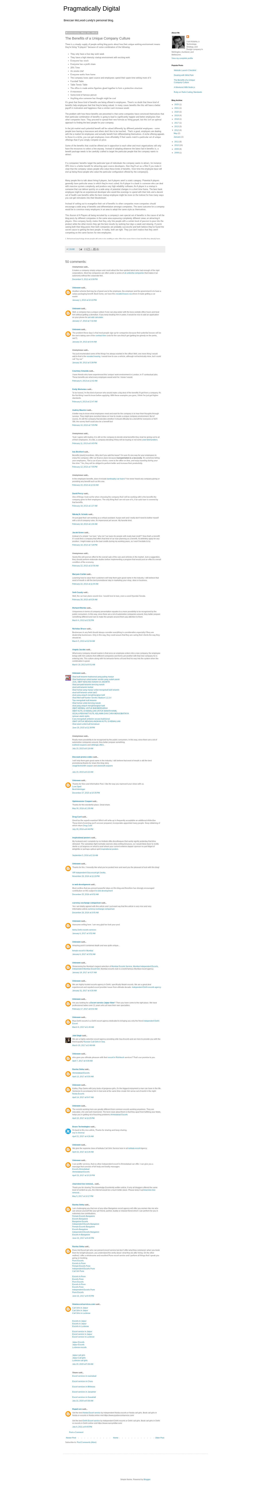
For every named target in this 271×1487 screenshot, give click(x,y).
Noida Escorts (78, 1094)
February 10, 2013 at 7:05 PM (84, 425)
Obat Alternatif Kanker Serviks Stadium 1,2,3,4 (91, 698)
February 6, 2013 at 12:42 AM (84, 381)
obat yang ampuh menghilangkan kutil (88, 695)
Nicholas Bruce (79, 629)
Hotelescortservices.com (83, 1304)
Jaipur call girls (78, 1355)
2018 (176, 119)
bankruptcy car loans (116, 479)
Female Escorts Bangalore (83, 1216)
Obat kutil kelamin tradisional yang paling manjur (93, 677)
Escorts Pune (78, 1279)
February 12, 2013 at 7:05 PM (84, 467)
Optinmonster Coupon (82, 801)
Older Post (159, 1438)
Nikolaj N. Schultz (80, 514)
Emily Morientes (79, 389)
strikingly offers (97, 745)
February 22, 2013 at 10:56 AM (85, 566)
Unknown (76, 288)
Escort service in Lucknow (83, 1337)
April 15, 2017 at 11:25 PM (83, 1118)
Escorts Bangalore (80, 1219)
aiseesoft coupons (105, 766)
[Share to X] (91, 249)
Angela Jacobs (79, 650)
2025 (176, 104)
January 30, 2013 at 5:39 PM (84, 363)
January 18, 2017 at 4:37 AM (84, 972)
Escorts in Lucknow (80, 1326)
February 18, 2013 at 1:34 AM (84, 524)
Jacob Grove (78, 532)
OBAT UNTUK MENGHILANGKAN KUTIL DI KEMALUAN (96, 721)
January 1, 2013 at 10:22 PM (84, 300)
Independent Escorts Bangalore (85, 1224)
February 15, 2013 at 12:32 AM (85, 485)
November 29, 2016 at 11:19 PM (86, 876)
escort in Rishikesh (116, 1057)
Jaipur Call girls (79, 1358)
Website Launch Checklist (185, 70)
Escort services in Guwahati (84, 1397)
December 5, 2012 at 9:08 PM (85, 279)
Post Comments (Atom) (86, 1442)
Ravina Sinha (78, 1069)
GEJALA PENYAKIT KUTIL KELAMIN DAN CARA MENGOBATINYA (100, 713)
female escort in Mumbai (82, 951)
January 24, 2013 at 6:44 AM (84, 342)
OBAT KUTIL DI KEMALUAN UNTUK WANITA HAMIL (94, 711)
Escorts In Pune (79, 1263)
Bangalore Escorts (80, 1221)
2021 (176, 108)
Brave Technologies (81, 1127)
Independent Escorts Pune (83, 1269)
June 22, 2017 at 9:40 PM (83, 1238)
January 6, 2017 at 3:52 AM (84, 933)
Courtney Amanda (80, 371)
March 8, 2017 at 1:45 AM (83, 1027)
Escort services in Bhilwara (83, 1387)
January (177, 137)
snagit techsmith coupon (82, 766)
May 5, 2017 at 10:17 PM (82, 1196)
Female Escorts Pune (81, 1266)
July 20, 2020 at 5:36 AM (82, 1364)
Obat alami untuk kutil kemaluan (86, 724)
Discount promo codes (82, 757)
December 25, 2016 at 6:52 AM (85, 894)
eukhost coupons (79, 745)
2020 (176, 112)
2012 (176, 130)
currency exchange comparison (86, 903)
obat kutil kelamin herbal (82, 687)
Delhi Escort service (91, 1421)
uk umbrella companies (134, 273)
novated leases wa (124, 294)
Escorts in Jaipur (79, 1321)
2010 (176, 145)
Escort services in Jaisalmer (84, 1392)
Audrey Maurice (79, 410)
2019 (176, 115)
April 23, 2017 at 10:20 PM (83, 1175)
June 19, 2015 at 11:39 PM (83, 728)
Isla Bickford (78, 452)
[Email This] (85, 249)
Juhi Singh (77, 1036)
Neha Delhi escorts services (84, 930)
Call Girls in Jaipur (80, 1308)
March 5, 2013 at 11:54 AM (83, 641)
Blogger (147, 1479)
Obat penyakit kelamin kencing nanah (88, 684)
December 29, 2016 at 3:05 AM (85, 913)
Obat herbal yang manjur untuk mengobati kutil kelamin (95, 690)
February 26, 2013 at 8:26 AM (84, 600)
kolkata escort (134, 1148)
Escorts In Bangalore (81, 1235)
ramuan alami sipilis (80, 716)
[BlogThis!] (88, 249)
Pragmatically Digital (91, 8)
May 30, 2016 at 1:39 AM (82, 808)
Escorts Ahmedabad (80, 1169)
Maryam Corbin (79, 574)
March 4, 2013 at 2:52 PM (83, 620)
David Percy (77, 493)
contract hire (101, 335)
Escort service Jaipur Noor (102, 1003)
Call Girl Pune (78, 1271)
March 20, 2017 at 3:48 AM (83, 1045)
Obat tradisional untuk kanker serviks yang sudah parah (96, 679)
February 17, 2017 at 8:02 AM (84, 1009)
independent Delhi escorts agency (146, 987)
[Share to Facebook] (94, 249)
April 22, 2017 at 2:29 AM (83, 1152)
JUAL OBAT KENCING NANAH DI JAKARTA (91, 682)
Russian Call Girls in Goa (94, 1042)
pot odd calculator (95, 317)
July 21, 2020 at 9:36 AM (82, 1401)
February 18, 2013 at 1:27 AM (84, 506)
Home (115, 1438)
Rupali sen (77, 1409)
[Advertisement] (187, 174)
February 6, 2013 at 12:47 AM (84, 402)
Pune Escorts (78, 1261)
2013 (176, 126)
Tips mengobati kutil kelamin (84, 700)
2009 (176, 149)
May (176, 133)
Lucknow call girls (80, 1360)
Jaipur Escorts (78, 1342)
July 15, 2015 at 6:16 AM (82, 748)
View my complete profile (182, 58)
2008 (176, 153)
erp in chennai (78, 1133)
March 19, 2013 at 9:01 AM (83, 665)
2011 (176, 142)
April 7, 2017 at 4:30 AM (82, 1061)
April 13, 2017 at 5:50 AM (83, 1076)
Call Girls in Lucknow (81, 1313)
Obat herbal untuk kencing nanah (86, 703)
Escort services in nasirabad (84, 1376)
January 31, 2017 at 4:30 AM (84, 991)
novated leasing (93, 356)
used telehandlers (149, 440)
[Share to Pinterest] (97, 249)
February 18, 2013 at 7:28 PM (84, 545)
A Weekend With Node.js (184, 87)
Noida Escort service (92, 1413)
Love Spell (76, 787)
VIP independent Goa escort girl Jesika (88, 873)
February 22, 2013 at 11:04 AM (85, 584)
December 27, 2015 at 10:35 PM (86, 793)
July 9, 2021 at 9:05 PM (82, 1427)
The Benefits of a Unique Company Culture (184, 81)
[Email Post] (80, 249)
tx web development (81, 884)
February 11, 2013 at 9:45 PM (84, 443)
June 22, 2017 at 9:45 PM (83, 1296)
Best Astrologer (78, 789)
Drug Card (77, 817)
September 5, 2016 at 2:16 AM (85, 855)
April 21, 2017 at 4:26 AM (83, 1136)
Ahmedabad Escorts (81, 1073)
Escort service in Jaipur (82, 1331)
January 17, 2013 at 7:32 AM (84, 321)
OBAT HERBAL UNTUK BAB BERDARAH (90, 708)
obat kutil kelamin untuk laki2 (84, 692)
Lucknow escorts (79, 1347)
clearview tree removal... (83, 1184)
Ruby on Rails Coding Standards (188, 92)
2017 (176, 123)
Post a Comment (76, 1432)
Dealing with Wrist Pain (184, 75)
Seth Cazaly (77, 592)
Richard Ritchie (79, 608)
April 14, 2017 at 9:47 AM (83, 1097)
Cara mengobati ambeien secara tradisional (91, 719)
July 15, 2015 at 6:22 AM (82, 772)
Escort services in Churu (82, 1381)
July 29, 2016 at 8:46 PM (82, 829)
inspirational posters (81, 838)
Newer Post (71, 1438)
